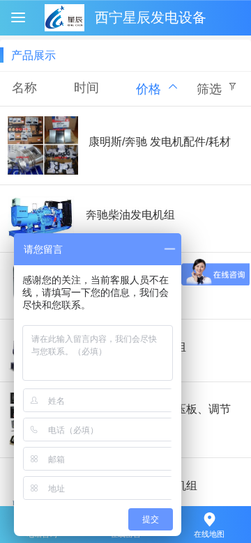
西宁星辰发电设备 (150, 17)
